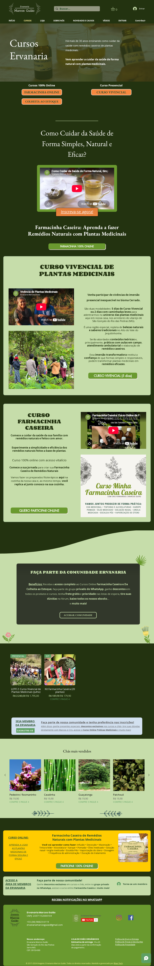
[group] (77, 677)
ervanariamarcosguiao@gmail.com (45, 924)
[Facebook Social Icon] (130, 917)
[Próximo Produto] (149, 775)
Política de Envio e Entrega (127, 939)
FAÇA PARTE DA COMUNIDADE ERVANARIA (78, 572)
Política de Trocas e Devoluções (129, 941)
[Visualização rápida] (25, 775)
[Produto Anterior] (5, 775)
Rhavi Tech (118, 963)
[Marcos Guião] (119, 917)
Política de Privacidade (125, 944)
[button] (115, 9)
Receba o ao (54, 584)
